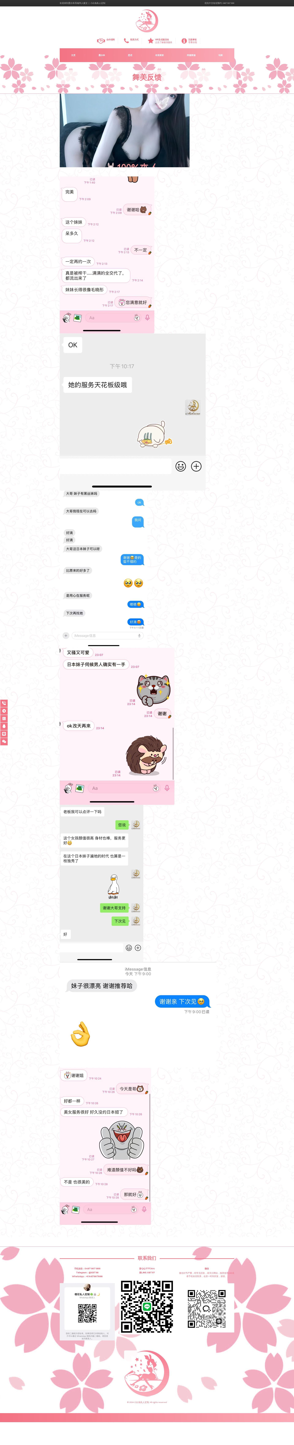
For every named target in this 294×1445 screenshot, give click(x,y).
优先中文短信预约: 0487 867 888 (219, 3)
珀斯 (221, 55)
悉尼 (130, 55)
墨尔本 (102, 55)
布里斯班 (159, 55)
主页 (73, 55)
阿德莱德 (191, 55)
